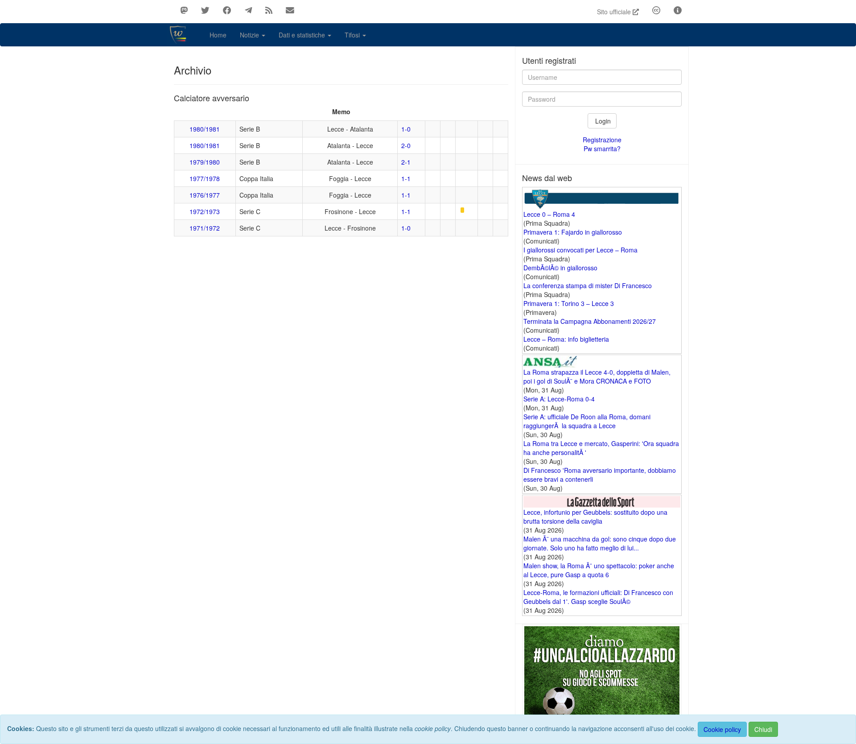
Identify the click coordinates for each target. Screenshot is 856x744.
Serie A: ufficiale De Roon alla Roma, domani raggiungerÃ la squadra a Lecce (586, 421)
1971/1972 (204, 227)
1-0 (406, 128)
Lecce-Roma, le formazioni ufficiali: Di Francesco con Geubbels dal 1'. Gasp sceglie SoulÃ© (598, 597)
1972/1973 (204, 211)
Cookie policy (722, 729)
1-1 (406, 178)
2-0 (406, 145)
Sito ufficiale (615, 11)
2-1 (406, 161)
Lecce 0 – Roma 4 (549, 214)
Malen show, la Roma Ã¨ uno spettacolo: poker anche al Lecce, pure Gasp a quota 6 (598, 570)
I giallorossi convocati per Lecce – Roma (580, 249)
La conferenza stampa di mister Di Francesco (587, 285)
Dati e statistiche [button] (303, 34)
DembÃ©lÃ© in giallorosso (560, 267)
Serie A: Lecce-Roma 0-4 (559, 398)
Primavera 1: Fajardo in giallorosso (572, 231)
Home (218, 34)
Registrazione (602, 139)
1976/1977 (204, 194)
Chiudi (763, 729)
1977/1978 (204, 178)
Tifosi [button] (353, 34)
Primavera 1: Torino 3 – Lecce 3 (568, 303)
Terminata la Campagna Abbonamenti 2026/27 (589, 321)
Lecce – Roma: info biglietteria (566, 339)
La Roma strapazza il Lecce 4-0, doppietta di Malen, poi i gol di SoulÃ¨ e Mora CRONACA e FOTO (597, 376)
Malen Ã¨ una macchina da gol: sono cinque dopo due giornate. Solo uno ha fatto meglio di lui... (599, 543)
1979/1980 (204, 161)
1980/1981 (204, 128)
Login (602, 120)
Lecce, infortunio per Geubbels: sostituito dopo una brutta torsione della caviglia (595, 516)
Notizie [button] (250, 34)
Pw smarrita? (602, 148)
